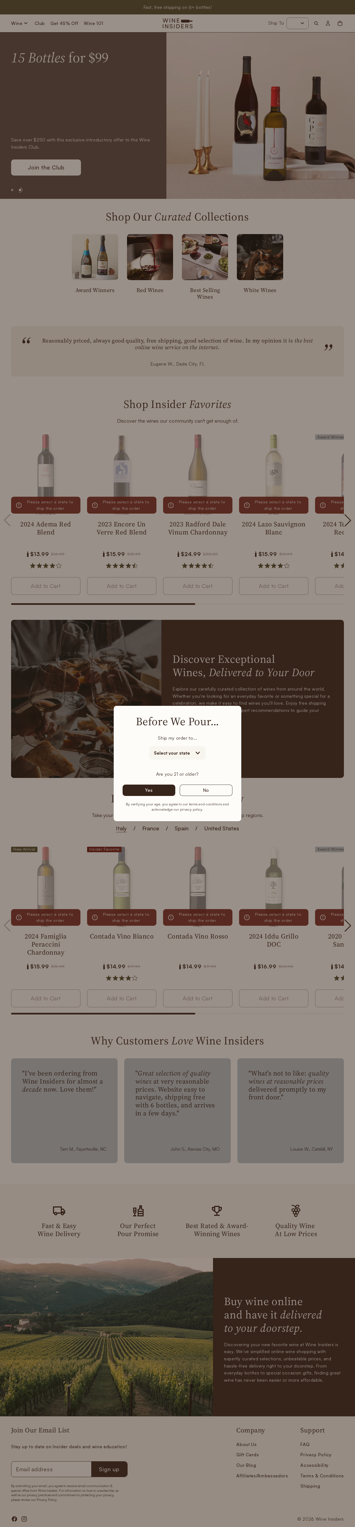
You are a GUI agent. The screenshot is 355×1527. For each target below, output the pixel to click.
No (206, 790)
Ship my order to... (177, 738)
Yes (149, 790)
